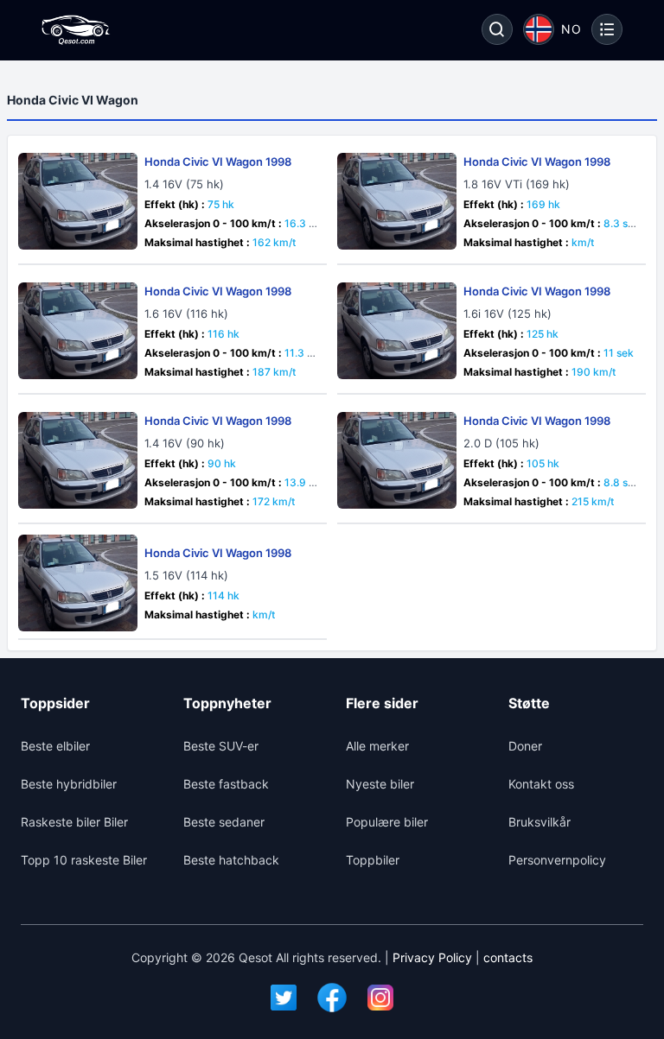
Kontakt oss (541, 783)
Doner (525, 745)
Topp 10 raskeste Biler (84, 859)
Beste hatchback (231, 859)
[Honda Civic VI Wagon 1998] (77, 201)
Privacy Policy (432, 957)
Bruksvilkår (539, 821)
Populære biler (387, 821)
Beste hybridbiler (69, 783)
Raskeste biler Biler (74, 821)
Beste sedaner (224, 821)
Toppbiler (372, 859)
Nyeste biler (380, 783)
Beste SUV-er (221, 745)
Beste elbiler (55, 745)
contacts (508, 957)
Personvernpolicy (557, 859)
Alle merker (377, 745)
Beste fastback (226, 783)
